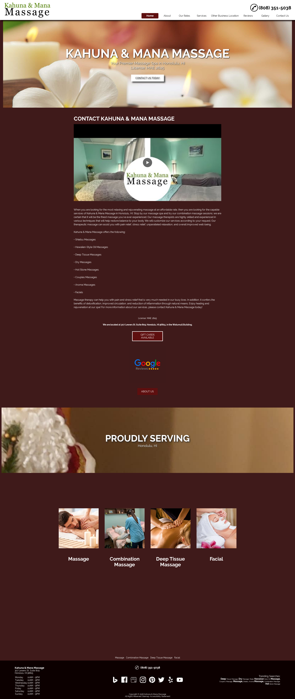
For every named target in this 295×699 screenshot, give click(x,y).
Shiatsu (79, 239)
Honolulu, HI (125, 213)
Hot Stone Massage (86, 269)
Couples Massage (85, 277)
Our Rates (184, 15)
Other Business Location (225, 15)
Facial (78, 292)
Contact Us (282, 15)
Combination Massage (137, 657)
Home (150, 15)
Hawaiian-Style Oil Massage (91, 247)
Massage (119, 657)
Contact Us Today (147, 78)
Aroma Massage (84, 284)
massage (148, 209)
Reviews (248, 15)
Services (201, 15)
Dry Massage (82, 262)
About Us (147, 391)
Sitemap (145, 696)
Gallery (265, 15)
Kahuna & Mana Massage (101, 213)
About (167, 15)
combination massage (189, 213)
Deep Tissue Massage (87, 254)
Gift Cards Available (148, 336)
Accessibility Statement (160, 696)
